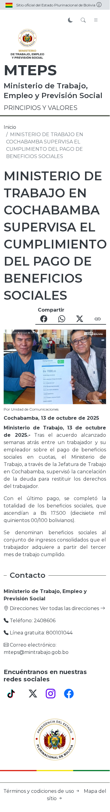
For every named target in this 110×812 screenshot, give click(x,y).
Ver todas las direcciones (70, 608)
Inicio (10, 127)
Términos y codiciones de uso (39, 791)
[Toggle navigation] (96, 20)
